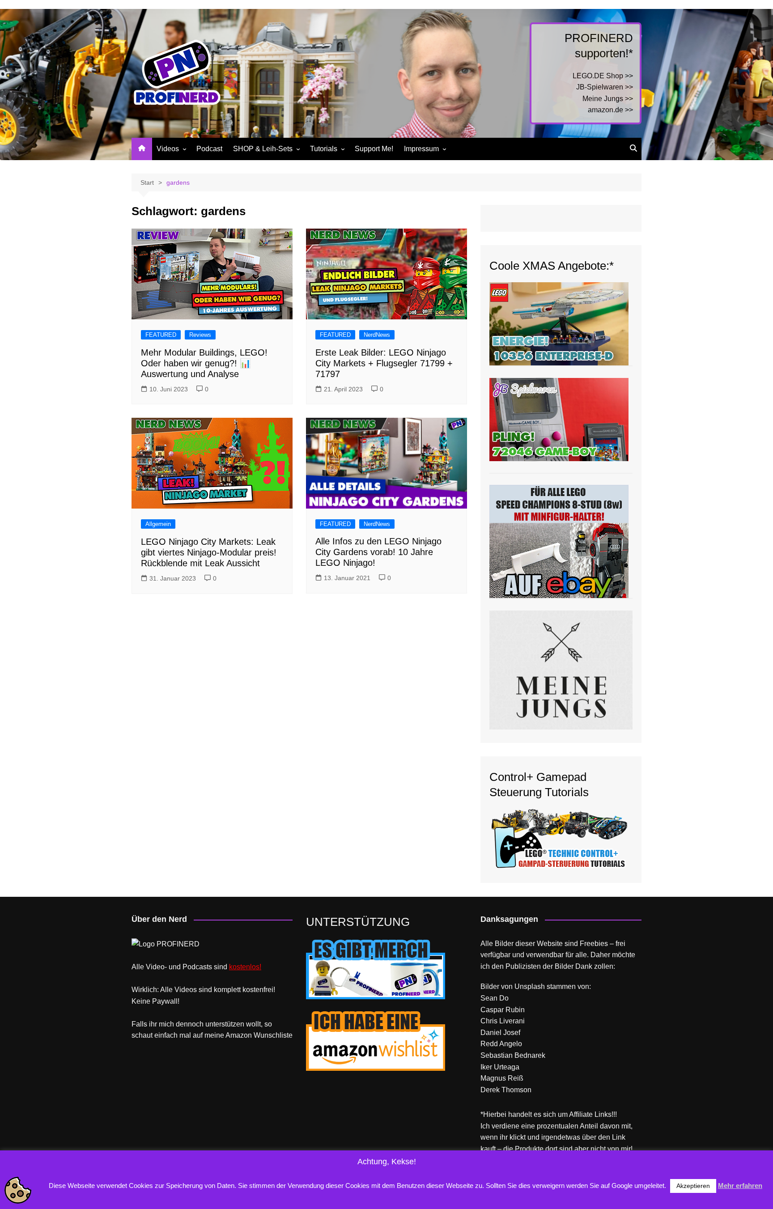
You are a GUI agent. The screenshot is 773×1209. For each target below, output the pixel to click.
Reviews (200, 334)
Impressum (421, 149)
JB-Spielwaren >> (604, 87)
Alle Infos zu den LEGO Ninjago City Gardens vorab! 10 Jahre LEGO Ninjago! (378, 552)
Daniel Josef (500, 1032)
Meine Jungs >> (607, 98)
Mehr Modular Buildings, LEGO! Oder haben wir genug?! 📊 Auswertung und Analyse (204, 363)
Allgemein (158, 524)
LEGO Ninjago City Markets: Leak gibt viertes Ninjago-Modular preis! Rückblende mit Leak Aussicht (208, 552)
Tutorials (323, 149)
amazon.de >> (610, 110)
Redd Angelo (501, 1044)
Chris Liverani (502, 1021)
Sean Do (494, 998)
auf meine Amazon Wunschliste (243, 1035)
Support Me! (374, 149)
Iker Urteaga (499, 1067)
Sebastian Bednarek (512, 1055)
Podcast (209, 149)
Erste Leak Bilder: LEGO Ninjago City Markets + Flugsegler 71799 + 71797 (384, 363)
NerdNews (377, 334)
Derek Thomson (505, 1090)
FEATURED (160, 334)
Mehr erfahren (740, 1185)
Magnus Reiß (501, 1078)
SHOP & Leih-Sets (263, 149)
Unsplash (529, 986)
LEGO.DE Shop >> (603, 76)
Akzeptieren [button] (693, 1185)
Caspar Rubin (502, 1010)
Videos (168, 149)
